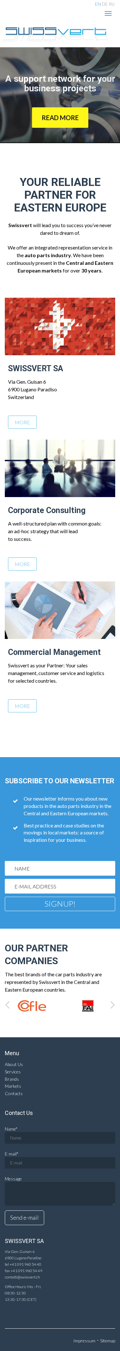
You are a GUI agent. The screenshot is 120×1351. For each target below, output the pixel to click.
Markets (13, 1086)
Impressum (84, 1340)
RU (112, 4)
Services (13, 1071)
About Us (14, 1064)
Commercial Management (54, 652)
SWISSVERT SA (35, 368)
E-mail (12, 1153)
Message (13, 1178)
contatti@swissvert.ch (22, 1277)
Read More (60, 117)
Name (11, 1129)
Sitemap (107, 1340)
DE (105, 4)
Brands (12, 1079)
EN (98, 4)
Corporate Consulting (46, 510)
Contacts (14, 1093)
